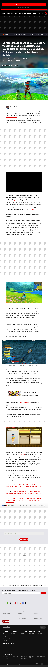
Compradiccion (5, 648)
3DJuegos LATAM (14, 656)
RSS (20, 603)
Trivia (16, 13)
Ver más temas (6, 621)
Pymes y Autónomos (15, 646)
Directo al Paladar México (32, 657)
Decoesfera (5, 646)
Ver (24, 539)
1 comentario (6, 65)
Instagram (18, 603)
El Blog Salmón (14, 645)
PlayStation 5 (5, 611)
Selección (20, 13)
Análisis (3, 13)
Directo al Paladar (32, 633)
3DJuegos (13, 633)
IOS (42, 505)
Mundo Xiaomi (5, 640)
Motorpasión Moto (40, 635)
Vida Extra (13, 635)
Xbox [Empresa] (36, 615)
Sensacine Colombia (23, 658)
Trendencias (5, 645)
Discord (23, 603)
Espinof (21, 635)
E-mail (17, 65)
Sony (4, 618)
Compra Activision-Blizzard (38, 618)
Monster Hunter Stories (24, 505)
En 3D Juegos (24, 390)
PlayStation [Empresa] (22, 618)
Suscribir (43, 593)
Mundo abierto (31, 34)
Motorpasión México (41, 656)
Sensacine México (23, 656)
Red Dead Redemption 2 (39, 34)
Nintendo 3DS (33, 505)
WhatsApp (8, 603)
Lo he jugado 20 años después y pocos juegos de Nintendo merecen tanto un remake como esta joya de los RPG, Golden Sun (31, 395)
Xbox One (20, 613)
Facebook (11, 65)
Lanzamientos (27, 13)
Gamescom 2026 (8, 34)
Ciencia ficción (19, 34)
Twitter (13, 65)
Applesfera (5, 636)
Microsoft (20, 615)
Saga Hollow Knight (6, 615)
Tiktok (25, 603)
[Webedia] (6, 627)
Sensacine (22, 633)
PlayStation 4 (35, 613)
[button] (13, 106)
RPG (14, 34)
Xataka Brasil (5, 658)
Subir (42, 627)
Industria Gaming (6, 613)
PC (33, 611)
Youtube (15, 603)
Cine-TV (34, 13)
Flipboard (15, 65)
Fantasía (24, 34)
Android (38, 505)
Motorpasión (39, 633)
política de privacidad (18, 595)
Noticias (17, 505)
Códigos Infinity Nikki (15, 585)
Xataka (4, 633)
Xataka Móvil (5, 635)
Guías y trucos (10, 13)
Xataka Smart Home (6, 638)
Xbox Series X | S (21, 611)
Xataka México (5, 656)
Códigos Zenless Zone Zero (26, 585)
